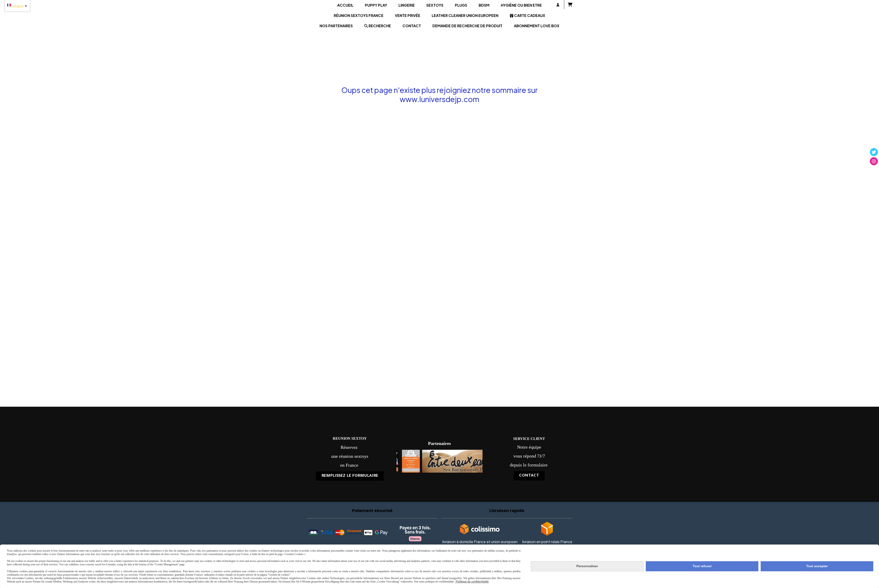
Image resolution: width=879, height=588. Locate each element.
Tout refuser (702, 566)
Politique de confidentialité (472, 581)
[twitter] (874, 152)
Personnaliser (587, 566)
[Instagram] (874, 161)
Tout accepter (817, 566)
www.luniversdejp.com (439, 99)
